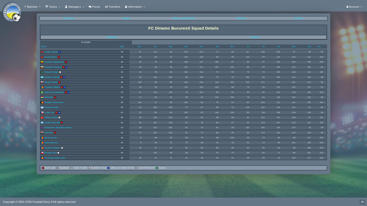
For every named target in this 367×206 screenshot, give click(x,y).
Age (122, 46)
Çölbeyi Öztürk (51, 117)
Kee (139, 46)
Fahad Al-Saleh (51, 72)
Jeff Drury (49, 133)
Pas (201, 46)
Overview (68, 18)
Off (217, 46)
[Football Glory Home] (11, 6)
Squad (126, 18)
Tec (278, 46)
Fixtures (298, 18)
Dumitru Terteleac (52, 148)
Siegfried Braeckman (54, 102)
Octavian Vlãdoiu (52, 87)
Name (43, 46)
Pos (186, 46)
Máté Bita (49, 97)
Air (263, 46)
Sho (232, 46)
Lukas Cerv (50, 112)
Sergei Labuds (51, 52)
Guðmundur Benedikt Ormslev (58, 127)
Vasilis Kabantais (52, 123)
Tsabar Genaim (51, 107)
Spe (294, 46)
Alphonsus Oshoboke (54, 92)
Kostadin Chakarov (53, 67)
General (255, 37)
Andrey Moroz (51, 57)
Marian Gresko (51, 82)
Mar (170, 46)
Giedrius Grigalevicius (54, 62)
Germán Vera (51, 153)
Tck (155, 46)
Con (319, 46)
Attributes (111, 37)
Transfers (241, 18)
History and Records (183, 18)
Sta (309, 46)
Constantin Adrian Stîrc (55, 158)
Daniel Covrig (51, 138)
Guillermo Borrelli (52, 77)
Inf (248, 46)
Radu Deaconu (51, 143)
